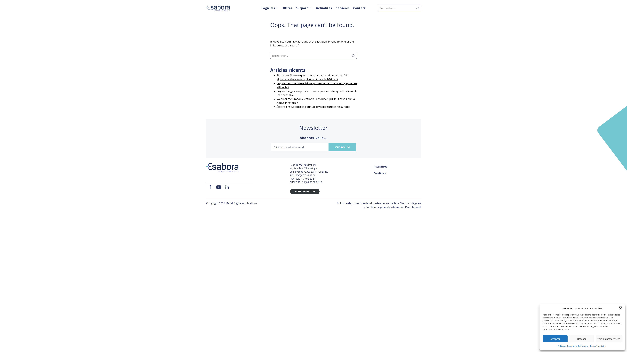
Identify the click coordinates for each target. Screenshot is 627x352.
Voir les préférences (608, 338)
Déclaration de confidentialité (592, 346)
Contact (359, 8)
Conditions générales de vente (384, 207)
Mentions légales (410, 203)
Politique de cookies (567, 346)
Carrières (342, 8)
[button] (620, 308)
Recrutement (413, 207)
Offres (287, 8)
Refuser (581, 338)
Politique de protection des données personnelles (367, 203)
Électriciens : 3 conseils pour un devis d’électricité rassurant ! (313, 107)
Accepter (555, 338)
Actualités (324, 8)
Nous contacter (305, 191)
